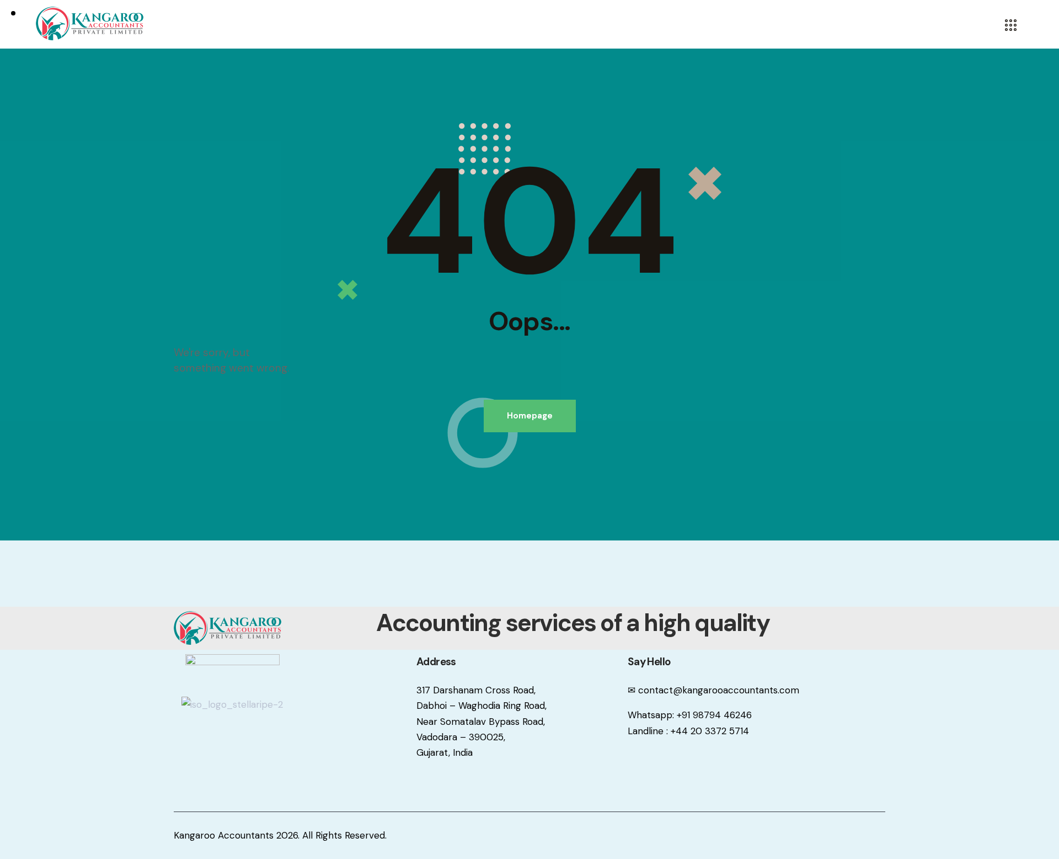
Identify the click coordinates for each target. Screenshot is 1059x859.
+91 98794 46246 (714, 715)
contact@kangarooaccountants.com (718, 690)
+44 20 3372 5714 (710, 731)
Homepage (530, 415)
